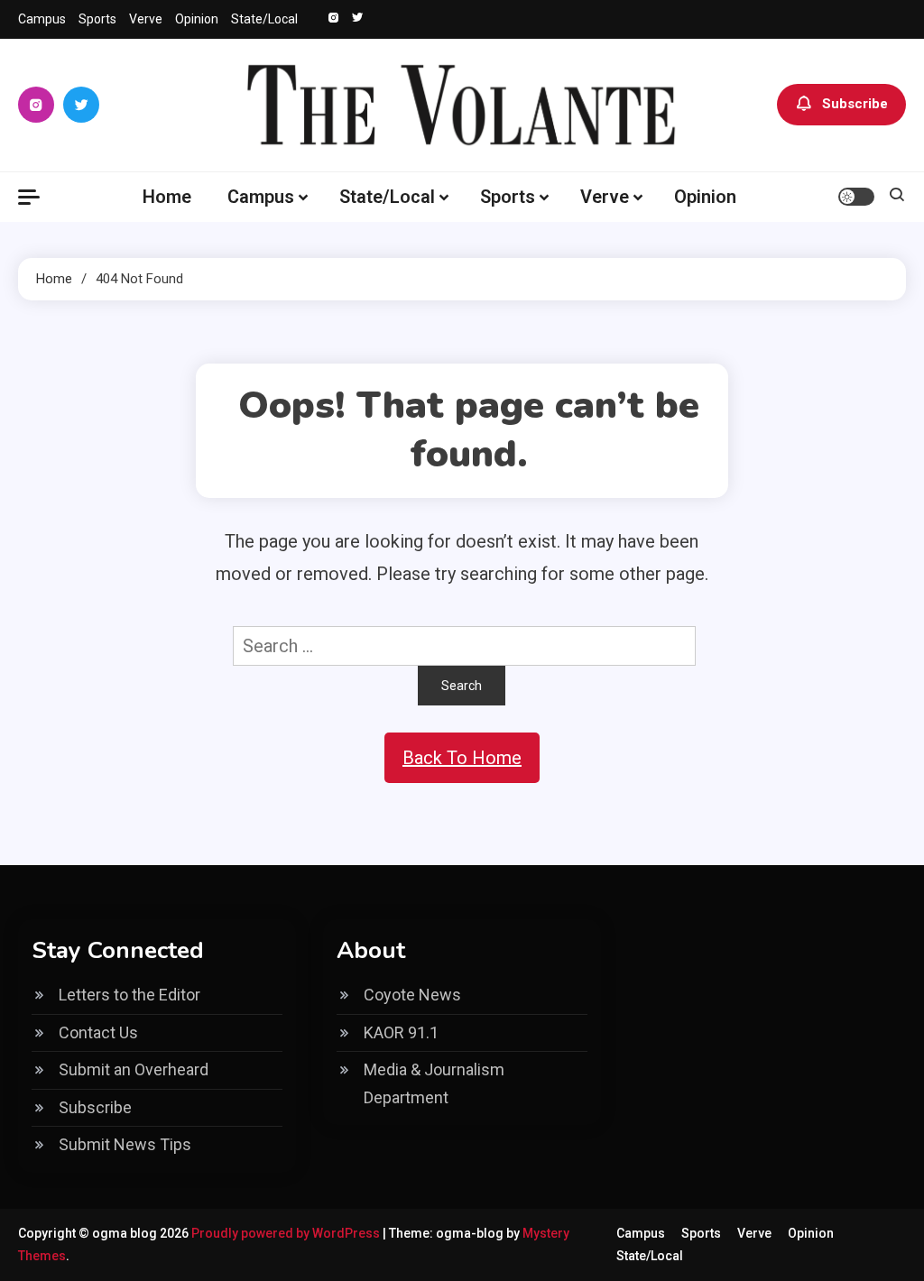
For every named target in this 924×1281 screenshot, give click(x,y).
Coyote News (412, 994)
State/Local (264, 19)
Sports (97, 19)
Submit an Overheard (133, 1069)
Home (167, 196)
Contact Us (98, 1032)
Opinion (196, 19)
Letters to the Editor (129, 994)
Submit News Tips (125, 1144)
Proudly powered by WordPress (287, 1233)
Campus (42, 19)
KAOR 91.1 (401, 1032)
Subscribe (855, 104)
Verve (145, 19)
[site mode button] (856, 197)
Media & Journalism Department (434, 1083)
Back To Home (462, 758)
